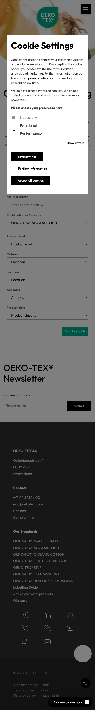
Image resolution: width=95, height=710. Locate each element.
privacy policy (38, 78)
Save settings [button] (27, 157)
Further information (32, 169)
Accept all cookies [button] (31, 180)
